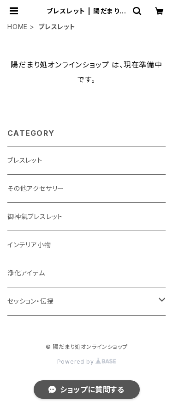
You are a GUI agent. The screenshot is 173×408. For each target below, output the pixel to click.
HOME (17, 26)
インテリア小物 (29, 245)
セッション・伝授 (30, 301)
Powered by (76, 361)
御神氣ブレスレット (35, 216)
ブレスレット (24, 160)
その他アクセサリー (35, 188)
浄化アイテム (26, 273)
